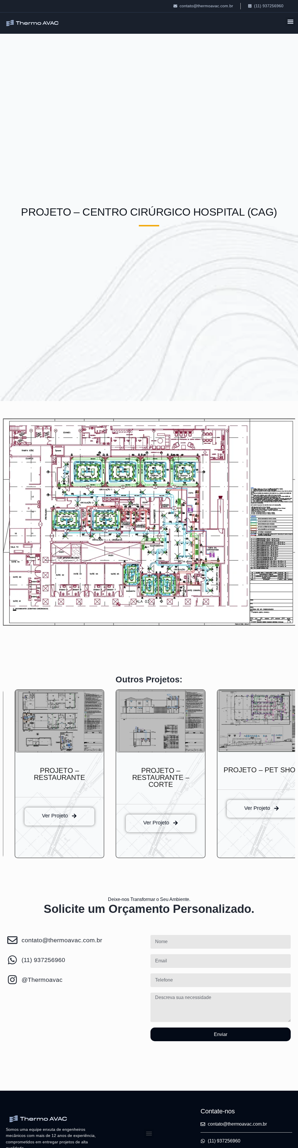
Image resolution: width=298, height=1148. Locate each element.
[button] (290, 21)
